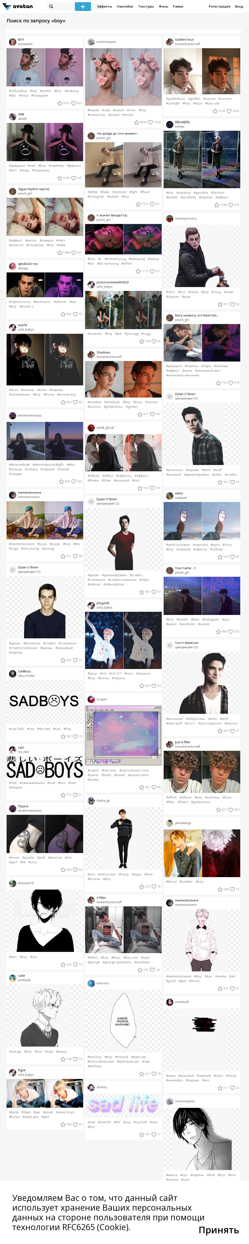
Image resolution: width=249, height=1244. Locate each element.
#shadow (94, 402)
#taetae (153, 258)
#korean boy (66, 394)
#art (232, 976)
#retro (60, 240)
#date (61, 245)
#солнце (15, 469)
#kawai (61, 1051)
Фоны (163, 6)
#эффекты (124, 475)
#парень (56, 389)
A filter (101, 897)
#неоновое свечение (182, 375)
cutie (21, 975)
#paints (93, 775)
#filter (170, 802)
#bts (76, 544)
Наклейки (125, 6)
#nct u (128, 673)
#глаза (231, 1075)
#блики (93, 480)
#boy (58, 91)
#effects (94, 475)
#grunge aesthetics (117, 962)
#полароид (35, 245)
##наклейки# (19, 464)
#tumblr (45, 91)
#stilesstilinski (113, 584)
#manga (15, 1051)
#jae (37, 1112)
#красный (121, 480)
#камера (46, 240)
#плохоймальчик (101, 1061)
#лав (146, 1061)
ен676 (22, 325)
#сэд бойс (16, 728)
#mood (194, 981)
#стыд (216, 292)
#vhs (68, 857)
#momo (127, 114)
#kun (13, 956)
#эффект (15, 240)
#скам (228, 292)
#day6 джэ (30, 1116)
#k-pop (55, 544)
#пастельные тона (134, 770)
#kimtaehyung (115, 258)
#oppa (137, 874)
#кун (33, 956)
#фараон (74, 165)
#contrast (119, 192)
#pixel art (55, 857)
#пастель (109, 770)
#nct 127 (115, 673)
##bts (71, 464)
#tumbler (186, 881)
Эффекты (104, 6)
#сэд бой (140, 1122)
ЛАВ (21, 114)
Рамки (178, 6)
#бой (211, 1175)
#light (133, 192)
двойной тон (28, 263)
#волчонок (42, 301)
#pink (41, 857)
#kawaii (93, 110)
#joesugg (131, 333)
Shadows (103, 352)
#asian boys (65, 1112)
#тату (227, 544)
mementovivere (29, 492)
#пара (206, 366)
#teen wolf (174, 723)
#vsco (32, 862)
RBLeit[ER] (182, 122)
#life (117, 1122)
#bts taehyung (107, 263)
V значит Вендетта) (112, 215)
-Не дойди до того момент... (118, 133)
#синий (63, 469)
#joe (118, 333)
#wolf (217, 470)
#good (171, 981)
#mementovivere (21, 544)
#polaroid (16, 245)
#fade (104, 192)
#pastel (113, 114)
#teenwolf (173, 474)
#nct (103, 673)
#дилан (14, 643)
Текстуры (146, 6)
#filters (93, 957)
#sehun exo (107, 874)
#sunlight (173, 103)
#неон (187, 370)
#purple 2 (26, 306)
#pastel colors (138, 775)
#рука (215, 544)
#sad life (104, 1122)
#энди (24, 170)
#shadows (112, 402)
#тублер (216, 549)
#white (93, 192)
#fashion (217, 192)
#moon (14, 857)
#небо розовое (178, 544)
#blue (195, 619)
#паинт (93, 770)
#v (100, 258)
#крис (186, 296)
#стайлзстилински (23, 648)
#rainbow (184, 192)
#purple (28, 857)
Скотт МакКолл (186, 642)
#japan (171, 624)
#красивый (64, 648)
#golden (132, 406)
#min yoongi (30, 548)
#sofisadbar (18, 91)
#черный (48, 469)
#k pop (124, 874)
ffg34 (21, 1070)
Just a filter (183, 742)
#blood (171, 881)
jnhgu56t (103, 603)
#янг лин (43, 728)
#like (12, 95)
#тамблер (56, 165)
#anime (93, 779)
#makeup (72, 91)
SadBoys (24, 671)
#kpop (42, 544)
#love (148, 874)
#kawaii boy (96, 114)
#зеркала (200, 544)
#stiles (144, 579)
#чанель (27, 389)
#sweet (118, 110)
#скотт (190, 723)
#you (226, 619)
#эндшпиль (41, 170)
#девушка (17, 165)
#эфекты (200, 549)
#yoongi (48, 548)
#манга (171, 1175)
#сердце (15, 473)
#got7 (13, 862)
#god (182, 981)
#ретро (31, 240)
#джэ (45, 1116)
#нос (206, 1080)
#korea (49, 394)
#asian (48, 1112)
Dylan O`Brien (28, 567)
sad (21, 747)
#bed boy (95, 1056)
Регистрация (219, 6)
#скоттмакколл (210, 723)
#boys (137, 402)
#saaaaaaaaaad (31, 782)
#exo (91, 874)
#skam (193, 292)
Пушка (23, 806)
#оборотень (195, 718)
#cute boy (212, 797)
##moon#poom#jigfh (48, 464)
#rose (131, 110)
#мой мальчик (128, 1061)
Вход (239, 6)
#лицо (171, 1075)
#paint (106, 775)
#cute (49, 1051)
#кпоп (42, 389)
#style (145, 957)
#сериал (172, 296)
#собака (31, 469)
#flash (145, 192)
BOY (21, 39)
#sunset (151, 402)
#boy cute (131, 957)
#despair (15, 787)
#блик (106, 480)
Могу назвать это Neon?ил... (197, 315)
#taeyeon (143, 673)
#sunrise (94, 406)
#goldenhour (113, 406)
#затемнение (19, 394)
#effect (126, 263)
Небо (179, 493)
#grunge (94, 962)
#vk (23, 862)
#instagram (39, 95)
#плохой (121, 1056)
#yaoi (185, 1179)
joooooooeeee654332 (113, 282)
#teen (206, 470)
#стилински (67, 643)
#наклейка (174, 1080)
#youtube (95, 333)
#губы (218, 1075)
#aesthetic (142, 962)
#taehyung (137, 258)
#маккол (231, 723)
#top (33, 91)
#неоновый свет (208, 370)
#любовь (95, 1066)
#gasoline (201, 192)
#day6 (26, 1112)
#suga (13, 548)
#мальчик (138, 1056)
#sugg (145, 333)
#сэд (30, 728)
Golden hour (184, 39)
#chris (170, 292)
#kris (181, 292)
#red (135, 480)
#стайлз (49, 643)
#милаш (46, 648)
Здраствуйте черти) (33, 189)
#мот (13, 170)
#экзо (13, 389)
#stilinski (59, 301)
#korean (94, 879)
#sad (31, 165)
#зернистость (20, 301)
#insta (23, 95)
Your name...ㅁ (185, 568)
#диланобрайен (114, 575)
